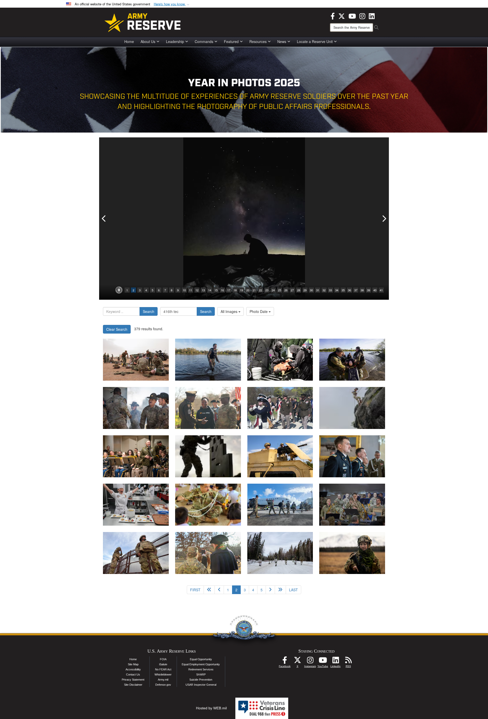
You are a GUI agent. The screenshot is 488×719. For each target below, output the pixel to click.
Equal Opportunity (201, 659)
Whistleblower (163, 674)
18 (235, 290)
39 (368, 290)
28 (298, 290)
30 (311, 290)
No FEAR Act (163, 669)
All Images (229, 311)
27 (292, 290)
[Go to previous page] (219, 589)
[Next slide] (384, 218)
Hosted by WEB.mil (211, 708)
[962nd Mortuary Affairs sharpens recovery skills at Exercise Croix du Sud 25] (352, 408)
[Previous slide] (104, 218)
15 (216, 290)
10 (184, 290)
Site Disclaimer (133, 684)
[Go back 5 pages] (209, 589)
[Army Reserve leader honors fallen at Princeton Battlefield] (208, 553)
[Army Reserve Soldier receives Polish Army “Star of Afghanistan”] (352, 456)
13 (203, 290)
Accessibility (133, 669)
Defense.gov (163, 684)
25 (279, 290)
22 (260, 290)
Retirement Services (201, 669)
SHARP (201, 674)
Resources (258, 41)
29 (305, 290)
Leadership (175, 41)
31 (317, 290)
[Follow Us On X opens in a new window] (297, 661)
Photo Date (259, 311)
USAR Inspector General (201, 684)
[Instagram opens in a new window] (362, 15)
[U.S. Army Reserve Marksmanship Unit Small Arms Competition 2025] (208, 456)
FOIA (163, 659)
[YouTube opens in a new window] (352, 15)
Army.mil (163, 679)
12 (197, 290)
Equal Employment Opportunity (201, 664)
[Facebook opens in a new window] (333, 15)
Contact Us (133, 674)
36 (349, 290)
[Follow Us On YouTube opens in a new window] (322, 661)
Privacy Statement (133, 679)
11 (190, 290)
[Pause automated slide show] (119, 290)
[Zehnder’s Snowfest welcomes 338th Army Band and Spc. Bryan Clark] (352, 505)
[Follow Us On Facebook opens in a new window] (284, 661)
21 (254, 290)
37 (355, 290)
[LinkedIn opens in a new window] (372, 15)
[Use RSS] (348, 661)
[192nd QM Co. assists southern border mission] (136, 553)
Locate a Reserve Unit (315, 41)
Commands (204, 41)
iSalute (163, 664)
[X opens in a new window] (341, 15)
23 (266, 290)
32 (324, 290)
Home (129, 41)
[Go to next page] (270, 589)
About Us (148, 41)
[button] (172, 4)
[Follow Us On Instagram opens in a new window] (310, 661)
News (281, 41)
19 (241, 290)
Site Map (133, 664)
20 (247, 290)
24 (273, 290)
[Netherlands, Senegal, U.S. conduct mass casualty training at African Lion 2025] (136, 360)
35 (343, 290)
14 (209, 290)
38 (362, 290)
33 (330, 290)
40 (374, 290)
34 (336, 290)
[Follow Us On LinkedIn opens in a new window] (335, 661)
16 (222, 290)
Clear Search (116, 329)
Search (148, 311)
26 (285, 290)
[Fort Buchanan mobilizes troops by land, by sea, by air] (280, 505)
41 (381, 290)
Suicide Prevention (200, 679)
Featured (231, 41)
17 (228, 290)
